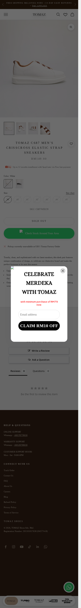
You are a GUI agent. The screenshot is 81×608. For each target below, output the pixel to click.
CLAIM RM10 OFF (39, 325)
